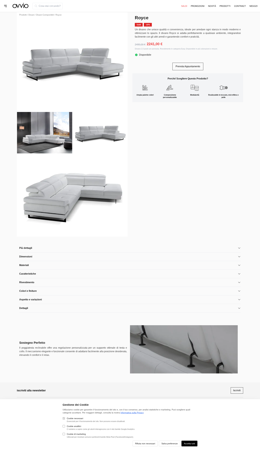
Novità (212, 6)
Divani (31, 15)
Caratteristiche (27, 273)
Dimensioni (25, 256)
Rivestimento (26, 282)
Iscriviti (237, 390)
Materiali (24, 265)
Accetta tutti (189, 443)
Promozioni (197, 6)
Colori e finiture (28, 291)
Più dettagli (25, 248)
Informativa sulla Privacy (132, 412)
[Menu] (5, 6)
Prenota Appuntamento (188, 66)
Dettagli (23, 308)
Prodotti (225, 6)
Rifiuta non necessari (145, 443)
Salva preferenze (169, 443)
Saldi (184, 6)
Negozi (253, 6)
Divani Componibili (45, 15)
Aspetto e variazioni (30, 299)
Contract (240, 6)
